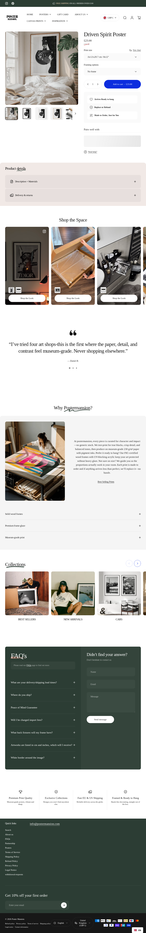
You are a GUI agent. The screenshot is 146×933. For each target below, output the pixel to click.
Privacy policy (21, 923)
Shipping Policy (12, 856)
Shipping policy (45, 923)
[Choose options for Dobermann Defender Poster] (11, 290)
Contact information (21, 927)
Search (8, 830)
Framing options (91, 65)
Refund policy (10, 923)
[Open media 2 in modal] (41, 68)
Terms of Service (12, 852)
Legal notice (9, 927)
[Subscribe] (64, 905)
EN (139, 930)
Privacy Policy (11, 865)
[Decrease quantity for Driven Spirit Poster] (87, 84)
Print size (88, 50)
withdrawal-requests (14, 874)
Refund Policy (11, 861)
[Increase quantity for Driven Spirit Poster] (98, 84)
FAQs (29, 665)
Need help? (92, 152)
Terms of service (33, 923)
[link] (45, 824)
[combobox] (137, 930)
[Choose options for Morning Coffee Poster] (57, 290)
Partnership (10, 843)
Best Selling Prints (106, 482)
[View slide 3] (76, 368)
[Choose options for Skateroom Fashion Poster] (18, 290)
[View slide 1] (69, 368)
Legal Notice (11, 870)
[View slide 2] (73, 368)
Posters (8, 848)
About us (9, 834)
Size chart (137, 50)
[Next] (71, 72)
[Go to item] (11, 113)
